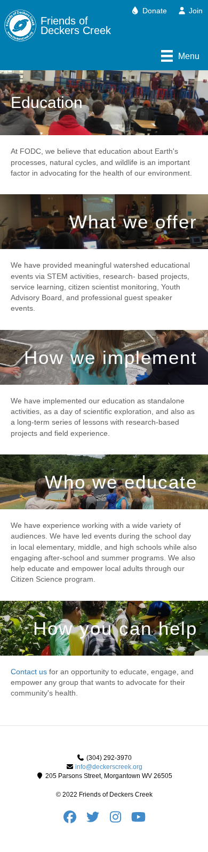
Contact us (29, 671)
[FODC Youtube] (139, 819)
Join (195, 10)
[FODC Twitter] (96, 819)
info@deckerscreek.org (108, 767)
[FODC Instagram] (119, 819)
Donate (153, 10)
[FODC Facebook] (73, 819)
